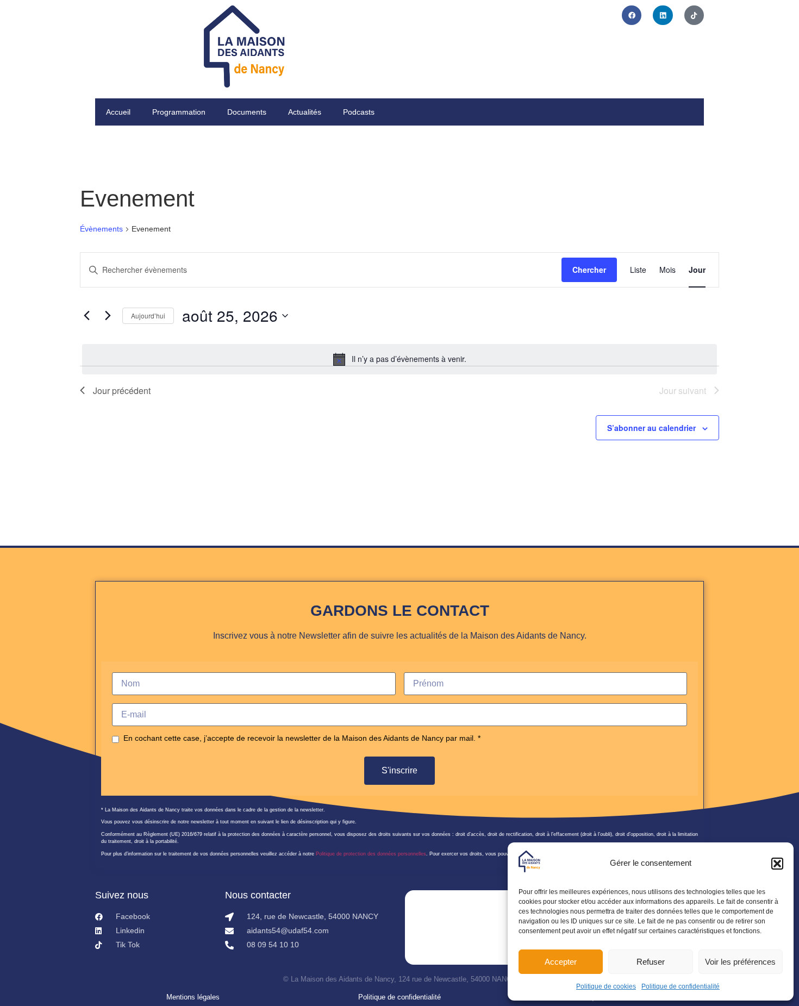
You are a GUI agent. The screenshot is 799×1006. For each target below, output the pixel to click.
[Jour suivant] (107, 315)
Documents (246, 112)
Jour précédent (122, 390)
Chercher (589, 269)
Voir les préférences (740, 961)
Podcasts (358, 112)
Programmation (178, 112)
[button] (777, 863)
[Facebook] (631, 15)
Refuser (650, 961)
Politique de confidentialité (680, 986)
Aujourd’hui (148, 315)
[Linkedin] (662, 15)
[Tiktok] (694, 15)
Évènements (101, 228)
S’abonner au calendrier (651, 427)
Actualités (304, 112)
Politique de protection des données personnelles (371, 854)
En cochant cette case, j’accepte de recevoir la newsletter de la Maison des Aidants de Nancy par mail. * (301, 738)
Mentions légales (193, 997)
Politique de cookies (606, 986)
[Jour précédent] (86, 315)
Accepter (561, 961)
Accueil (118, 112)
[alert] (399, 359)
